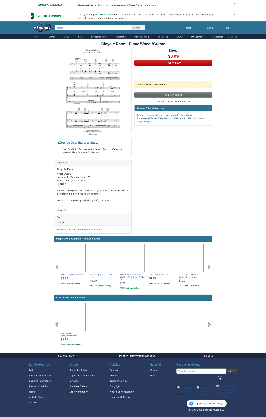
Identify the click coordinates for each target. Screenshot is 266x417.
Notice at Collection (120, 397)
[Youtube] (234, 379)
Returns (114, 370)
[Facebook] (193, 379)
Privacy (114, 375)
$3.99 (64, 278)
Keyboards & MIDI (99, 37)
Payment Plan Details (40, 375)
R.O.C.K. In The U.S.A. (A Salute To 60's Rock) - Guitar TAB (132, 276)
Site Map (33, 402)
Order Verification (79, 391)
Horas (153, 375)
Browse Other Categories (173, 108)
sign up (231, 371)
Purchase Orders (78, 386)
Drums (180, 37)
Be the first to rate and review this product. (79, 229)
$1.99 (93, 280)
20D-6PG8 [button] (137, 355)
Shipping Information (40, 381)
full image (93, 134)
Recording (121, 37)
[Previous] (57, 265)
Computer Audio (141, 37)
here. (188, 101)
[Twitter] (220, 379)
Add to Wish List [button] (173, 95)
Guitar (66, 37)
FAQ (31, 370)
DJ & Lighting (197, 37)
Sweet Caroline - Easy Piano (73, 274)
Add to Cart (173, 63)
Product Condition (38, 386)
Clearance (232, 37)
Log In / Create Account (82, 375)
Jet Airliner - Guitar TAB (159, 274)
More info (62, 210)
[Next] (209, 265)
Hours (32, 391)
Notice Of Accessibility (122, 391)
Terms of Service (119, 381)
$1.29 (123, 283)
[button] (92, 91)
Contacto (155, 370)
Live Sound (163, 37)
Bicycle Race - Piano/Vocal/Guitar (69, 334)
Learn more (150, 5)
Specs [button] (93, 217)
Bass (80, 37)
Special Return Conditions (151, 84)
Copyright (115, 386)
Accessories (217, 37)
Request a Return (78, 370)
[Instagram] (206, 379)
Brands (52, 37)
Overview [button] (93, 162)
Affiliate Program (38, 397)
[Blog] (179, 379)
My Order (74, 381)
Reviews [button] (93, 223)
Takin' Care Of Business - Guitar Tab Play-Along (189, 275)
